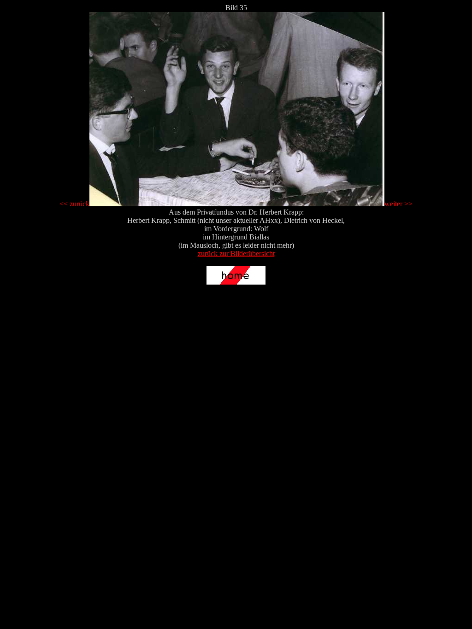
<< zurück (74, 204)
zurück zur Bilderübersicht (236, 253)
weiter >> (398, 204)
